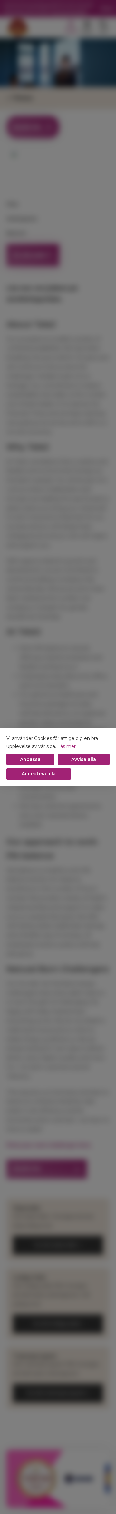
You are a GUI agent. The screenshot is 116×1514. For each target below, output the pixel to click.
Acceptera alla (39, 774)
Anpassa (30, 759)
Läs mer (66, 746)
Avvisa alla (83, 759)
